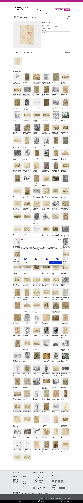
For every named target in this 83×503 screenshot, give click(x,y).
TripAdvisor (62, 482)
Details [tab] (36, 242)
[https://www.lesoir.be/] (42, 487)
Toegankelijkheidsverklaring (54, 498)
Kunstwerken (69, 16)
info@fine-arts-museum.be (43, 493)
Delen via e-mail (69, 18)
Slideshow (67, 52)
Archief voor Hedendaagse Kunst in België (27, 480)
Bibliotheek (24, 476)
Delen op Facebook (66, 18)
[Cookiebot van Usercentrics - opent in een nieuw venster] (58, 239)
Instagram (59, 482)
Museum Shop (15, 481)
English (69, 3)
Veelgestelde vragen (17, 475)
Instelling (45, 13)
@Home (68, 13)
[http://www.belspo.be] (34, 488)
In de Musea (15, 479)
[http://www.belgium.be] (37, 488)
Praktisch (15, 13)
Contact (17, 3)
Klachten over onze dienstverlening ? (44, 498)
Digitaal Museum (25, 481)
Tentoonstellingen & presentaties (24, 13)
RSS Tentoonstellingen (54, 489)
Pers (20, 3)
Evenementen (24, 3)
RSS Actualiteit (54, 490)
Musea (41, 13)
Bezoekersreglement (16, 482)
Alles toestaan (55, 262)
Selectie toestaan (41, 262)
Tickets (67, 9)
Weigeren (27, 262)
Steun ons (24, 484)
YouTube (56, 482)
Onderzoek (63, 13)
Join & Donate (60, 9)
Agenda (32, 13)
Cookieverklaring (67, 498)
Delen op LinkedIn (67, 18)
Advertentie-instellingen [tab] (47, 242)
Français (65, 3)
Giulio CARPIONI (45, 33)
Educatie (58, 13)
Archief (24, 478)
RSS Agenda (54, 487)
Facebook (53, 482)
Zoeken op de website (27, 3)
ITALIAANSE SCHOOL (46, 30)
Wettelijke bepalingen (61, 498)
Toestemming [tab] (25, 242)
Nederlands (61, 3)
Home (14, 3)
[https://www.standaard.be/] (48, 488)
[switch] (36, 259)
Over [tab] (58, 242)
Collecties (37, 13)
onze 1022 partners (26, 247)
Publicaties (24, 477)
